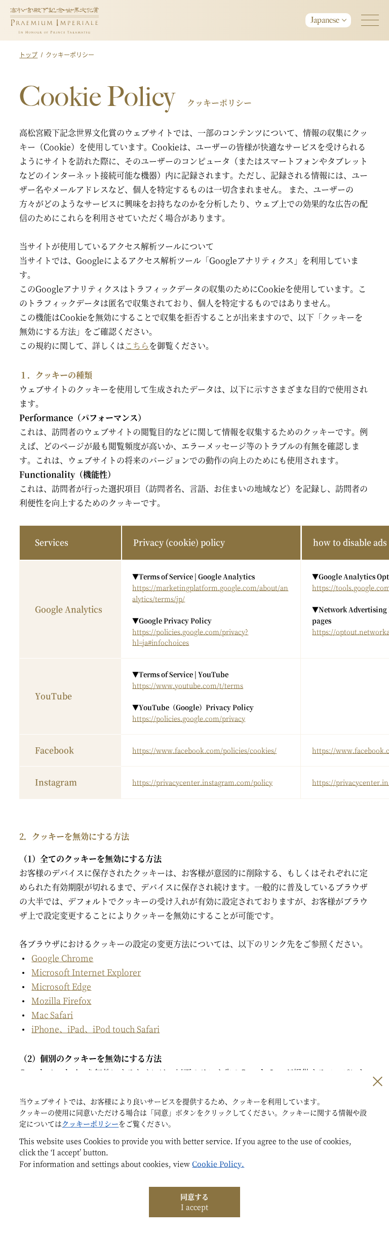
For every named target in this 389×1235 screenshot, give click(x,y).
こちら (137, 345)
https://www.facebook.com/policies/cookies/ (204, 750)
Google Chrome (62, 958)
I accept (194, 1201)
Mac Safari (52, 1015)
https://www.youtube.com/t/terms (187, 685)
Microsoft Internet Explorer (86, 972)
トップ (28, 54)
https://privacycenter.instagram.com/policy (202, 782)
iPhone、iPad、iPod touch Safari (95, 1029)
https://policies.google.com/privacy (188, 718)
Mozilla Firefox (61, 1000)
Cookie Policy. (218, 1163)
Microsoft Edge (61, 986)
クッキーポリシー (90, 1123)
